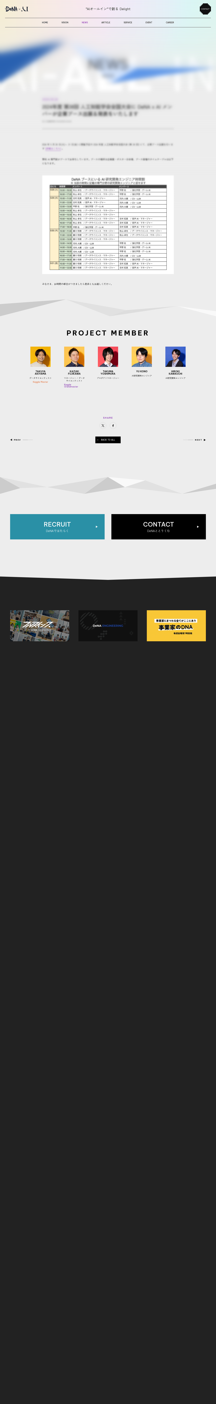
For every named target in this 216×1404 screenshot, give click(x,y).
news (85, 22)
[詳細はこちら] (53, 148)
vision (64, 22)
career (170, 22)
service (128, 22)
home (45, 22)
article (105, 22)
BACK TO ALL (108, 440)
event (149, 22)
